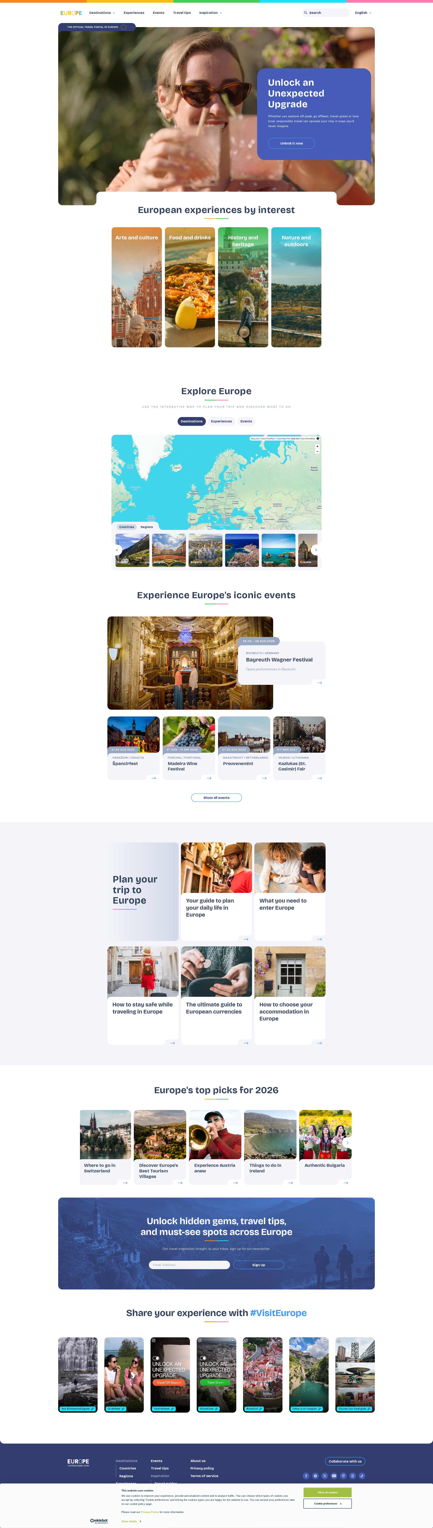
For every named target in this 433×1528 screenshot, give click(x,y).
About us (198, 1461)
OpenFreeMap (268, 438)
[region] (216, 502)
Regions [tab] (147, 527)
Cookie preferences (325, 1503)
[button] (136, 287)
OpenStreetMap (308, 438)
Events (158, 13)
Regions (126, 1476)
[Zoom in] (317, 446)
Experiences (134, 13)
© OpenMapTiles (283, 438)
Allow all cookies (328, 1492)
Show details (129, 1521)
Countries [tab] (126, 527)
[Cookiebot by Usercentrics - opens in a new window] (99, 1521)
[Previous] (116, 550)
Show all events (216, 798)
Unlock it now (291, 143)
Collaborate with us (345, 1461)
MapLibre (255, 438)
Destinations (192, 421)
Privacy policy (202, 1468)
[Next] (316, 550)
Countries (127, 1468)
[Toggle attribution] (318, 438)
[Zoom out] (317, 451)
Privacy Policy (150, 1512)
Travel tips (182, 13)
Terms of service (204, 1476)
